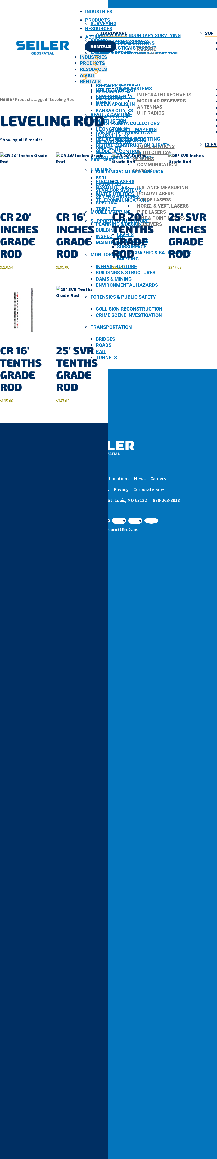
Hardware (114, 33)
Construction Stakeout (126, 48)
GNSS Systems (134, 88)
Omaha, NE (108, 148)
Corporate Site (148, 489)
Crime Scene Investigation (129, 315)
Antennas (149, 107)
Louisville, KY (112, 135)
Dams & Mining (114, 279)
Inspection (109, 236)
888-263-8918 (166, 500)
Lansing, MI (110, 123)
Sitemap (62, 489)
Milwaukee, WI (113, 141)
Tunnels (106, 357)
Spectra (106, 202)
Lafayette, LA (112, 116)
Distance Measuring (162, 187)
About (93, 37)
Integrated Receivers (164, 94)
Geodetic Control (118, 151)
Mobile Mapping (137, 129)
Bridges (105, 339)
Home (6, 99)
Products (97, 20)
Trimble (106, 209)
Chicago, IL (109, 85)
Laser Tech (110, 184)
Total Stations (136, 43)
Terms (102, 489)
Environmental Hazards (127, 285)
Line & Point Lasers (161, 218)
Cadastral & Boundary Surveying (138, 35)
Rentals (100, 46)
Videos (99, 40)
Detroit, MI (109, 98)
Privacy (121, 489)
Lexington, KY (112, 129)
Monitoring (105, 254)
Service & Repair (111, 53)
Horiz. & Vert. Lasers (163, 206)
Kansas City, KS (114, 110)
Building (106, 230)
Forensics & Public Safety (123, 297)
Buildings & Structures (125, 272)
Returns (83, 489)
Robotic (147, 49)
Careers (158, 478)
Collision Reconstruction (129, 309)
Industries (98, 11)
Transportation (111, 327)
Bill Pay (96, 478)
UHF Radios (150, 113)
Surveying (103, 23)
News (140, 478)
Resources (98, 28)
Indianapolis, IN (115, 104)
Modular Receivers (161, 101)
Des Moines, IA (113, 92)
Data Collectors (138, 123)
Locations (119, 478)
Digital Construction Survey (132, 145)
